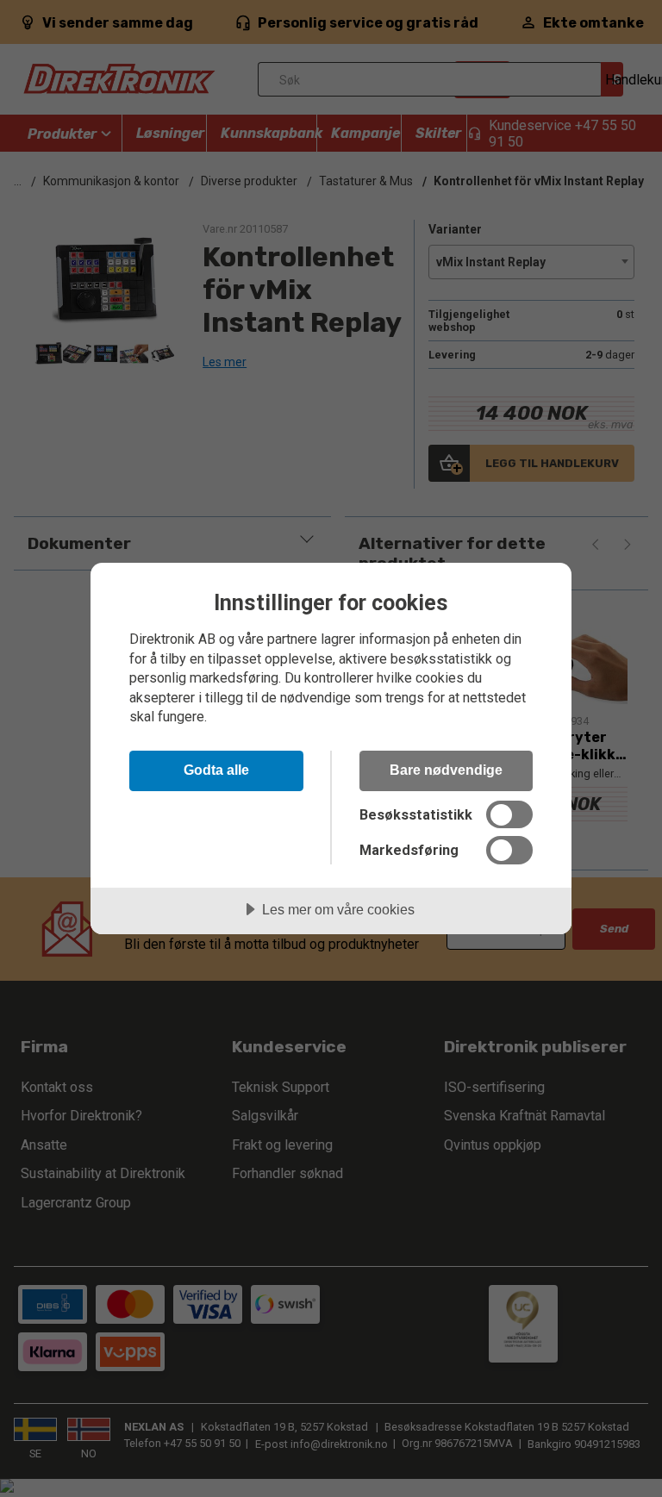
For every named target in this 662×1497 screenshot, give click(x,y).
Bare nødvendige (446, 769)
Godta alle (216, 769)
